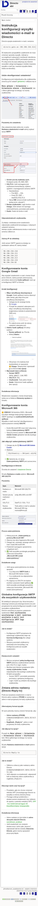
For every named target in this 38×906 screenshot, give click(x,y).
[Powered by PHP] (15, 899)
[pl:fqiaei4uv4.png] (22, 348)
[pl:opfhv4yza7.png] (19, 107)
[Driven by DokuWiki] (19, 901)
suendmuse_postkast (14, 822)
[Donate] (6, 899)
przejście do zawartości (29, 2)
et (24, 11)
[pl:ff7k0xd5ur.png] (19, 520)
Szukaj (18, 10)
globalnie (21, 81)
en (21, 11)
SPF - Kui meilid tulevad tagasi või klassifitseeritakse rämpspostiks (21, 804)
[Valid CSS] (32, 899)
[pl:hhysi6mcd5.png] (19, 154)
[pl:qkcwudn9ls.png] (22, 318)
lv (32, 11)
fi (27, 11)
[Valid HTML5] (23, 899)
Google (14, 304)
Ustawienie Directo (24, 469)
